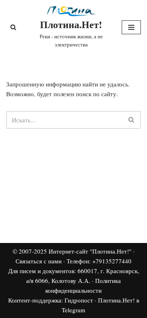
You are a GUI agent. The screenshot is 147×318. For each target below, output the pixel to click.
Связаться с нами (39, 261)
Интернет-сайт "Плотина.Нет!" (90, 251)
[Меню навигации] (131, 27)
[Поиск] (13, 27)
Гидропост (79, 300)
